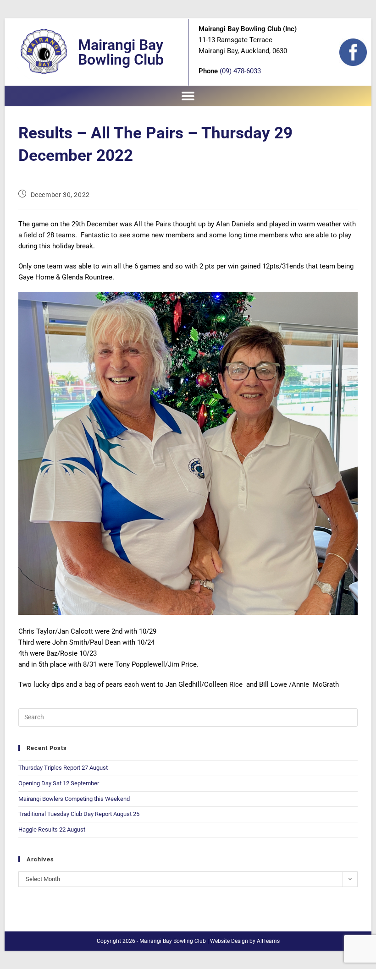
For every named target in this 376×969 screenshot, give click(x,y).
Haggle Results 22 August (51, 829)
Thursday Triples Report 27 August (63, 767)
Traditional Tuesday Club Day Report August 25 (78, 813)
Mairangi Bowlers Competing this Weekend (74, 798)
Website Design (229, 941)
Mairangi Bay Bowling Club (121, 52)
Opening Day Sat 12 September (58, 783)
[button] (188, 96)
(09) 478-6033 (240, 71)
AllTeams (268, 941)
